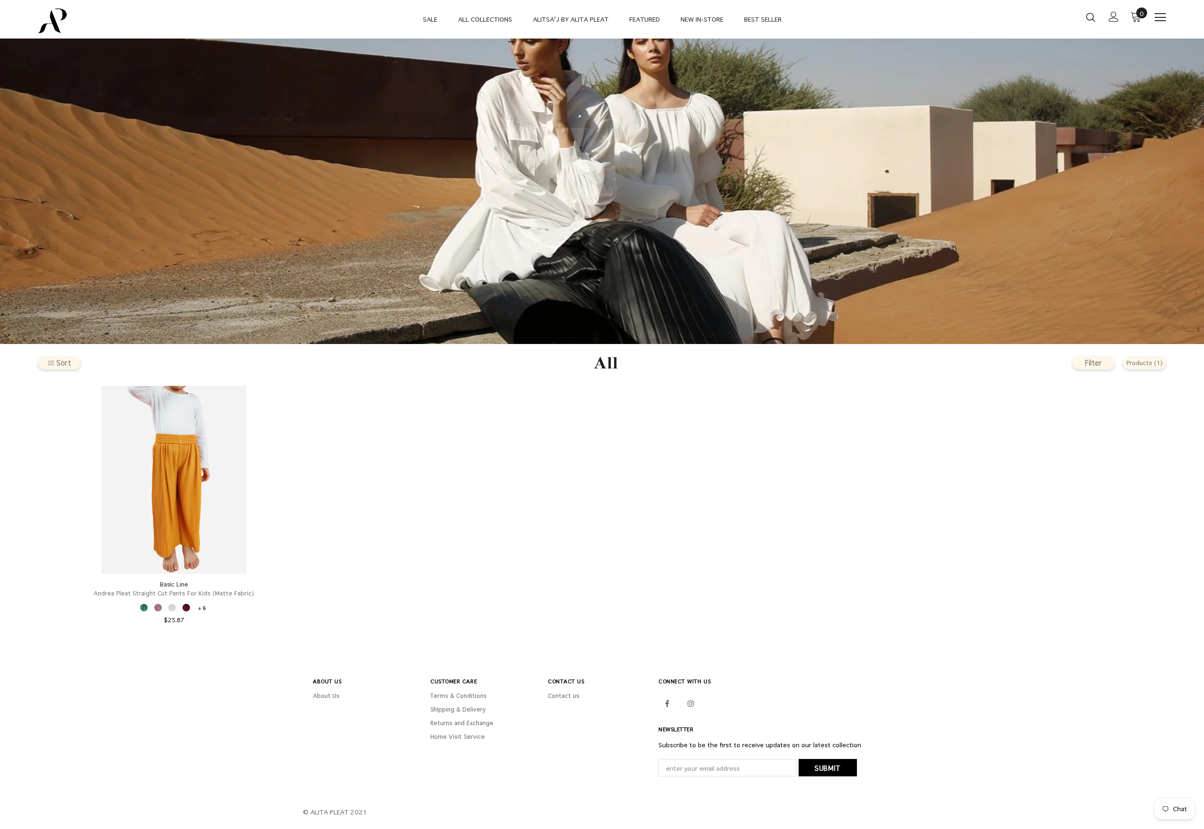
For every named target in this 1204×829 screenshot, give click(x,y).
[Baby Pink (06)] (158, 607)
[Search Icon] (1090, 17)
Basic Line (174, 584)
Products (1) (1144, 363)
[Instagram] (690, 702)
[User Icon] (1114, 16)
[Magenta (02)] (186, 607)
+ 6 (202, 608)
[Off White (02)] (172, 607)
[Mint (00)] (144, 607)
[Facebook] (666, 702)
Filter (1093, 362)
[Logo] (93, 20)
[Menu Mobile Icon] (1160, 17)
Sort (63, 362)
